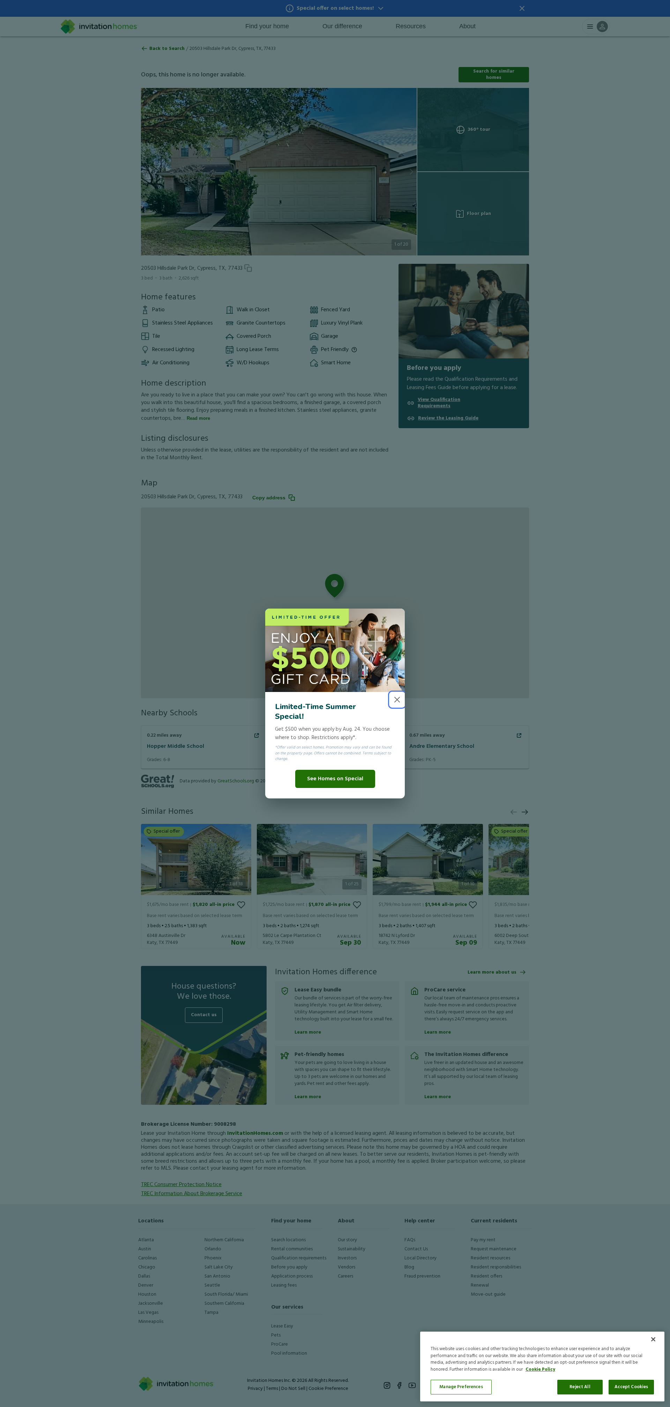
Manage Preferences (461, 1387)
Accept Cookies (631, 1387)
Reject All (580, 1387)
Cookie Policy (540, 1369)
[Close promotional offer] (397, 699)
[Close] (653, 1339)
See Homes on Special (335, 778)
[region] (542, 1366)
